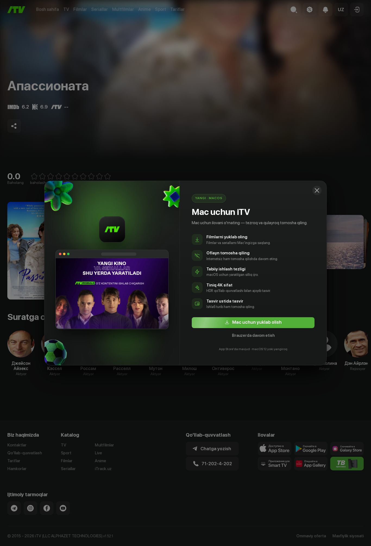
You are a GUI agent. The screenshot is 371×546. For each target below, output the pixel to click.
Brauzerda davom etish (253, 335)
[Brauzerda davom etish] (317, 190)
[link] (253, 322)
